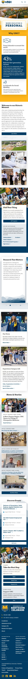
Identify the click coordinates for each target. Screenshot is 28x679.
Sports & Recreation (8, 388)
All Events (14, 543)
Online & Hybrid (7, 239)
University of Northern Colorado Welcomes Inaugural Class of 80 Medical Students (12, 473)
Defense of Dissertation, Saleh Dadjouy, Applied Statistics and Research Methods (12, 507)
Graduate (17, 237)
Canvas (3, 655)
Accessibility (5, 672)
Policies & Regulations (7, 668)
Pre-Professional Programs (10, 241)
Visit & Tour (14, 580)
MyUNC (3, 657)
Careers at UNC (20, 649)
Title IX (3, 670)
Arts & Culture (6, 386)
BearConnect (19, 647)
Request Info (14, 584)
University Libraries (21, 638)
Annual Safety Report (12, 670)
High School (6, 244)
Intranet (4, 659)
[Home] (7, 2)
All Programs (14, 221)
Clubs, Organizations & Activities (11, 384)
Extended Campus (20, 645)
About (3, 631)
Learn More (14, 133)
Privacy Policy (18, 668)
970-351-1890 (7, 615)
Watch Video (6, 342)
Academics (5, 621)
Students (4, 638)
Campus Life (5, 626)
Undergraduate (7, 237)
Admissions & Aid (6, 623)
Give (14, 600)
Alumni (3, 643)
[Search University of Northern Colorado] (22, 2)
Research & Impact (7, 628)
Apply (14, 576)
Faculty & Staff (5, 640)
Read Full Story (7, 423)
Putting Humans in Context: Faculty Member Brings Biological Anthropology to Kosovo (12, 451)
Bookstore (18, 643)
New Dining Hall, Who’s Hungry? (9, 430)
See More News (14, 492)
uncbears (18, 640)
